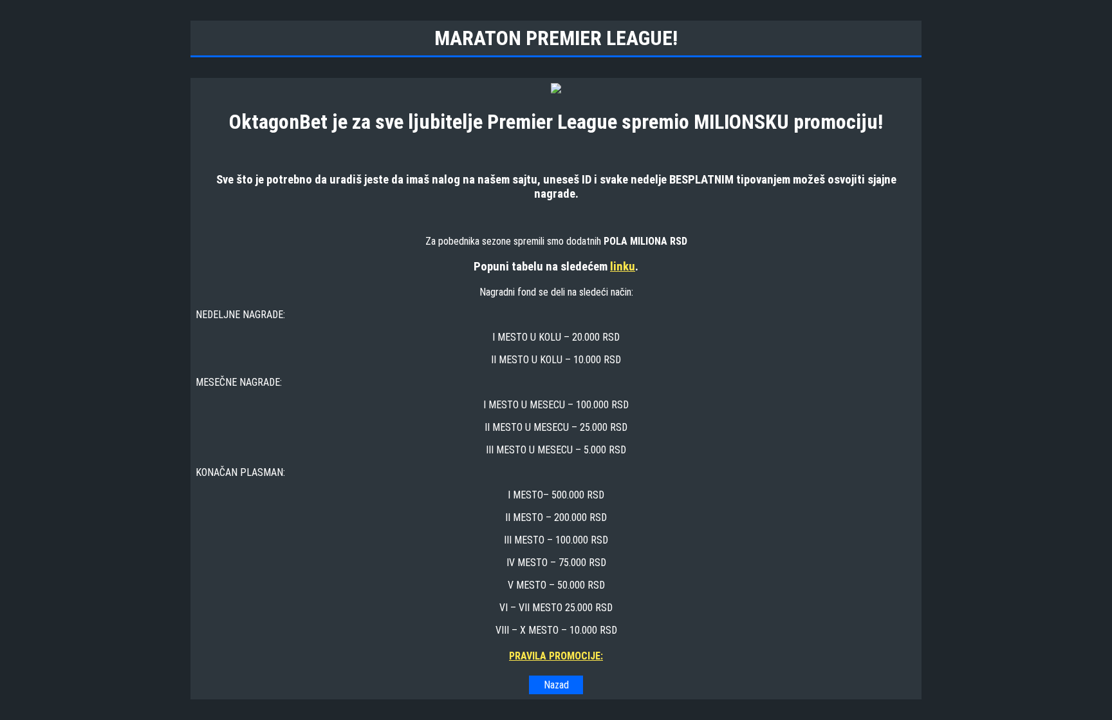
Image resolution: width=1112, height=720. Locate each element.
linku (622, 267)
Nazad (556, 685)
